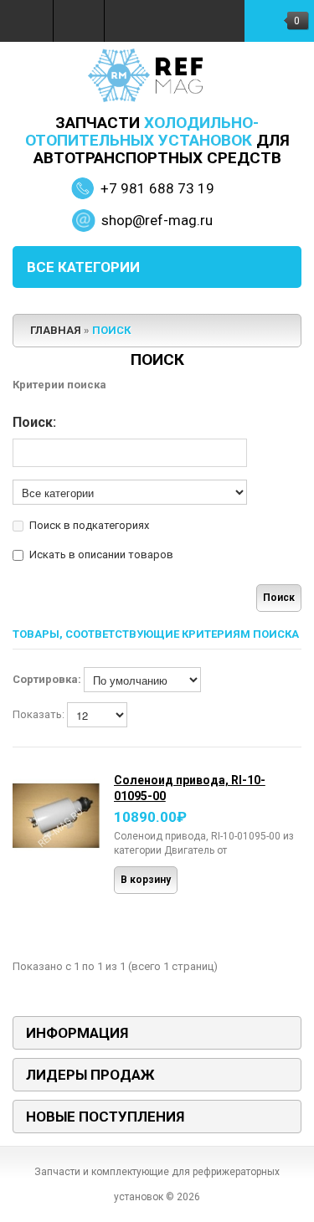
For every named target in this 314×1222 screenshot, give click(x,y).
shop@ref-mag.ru (157, 220)
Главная (55, 330)
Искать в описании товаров (101, 554)
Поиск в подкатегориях (89, 525)
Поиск (111, 330)
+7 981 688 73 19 (157, 188)
